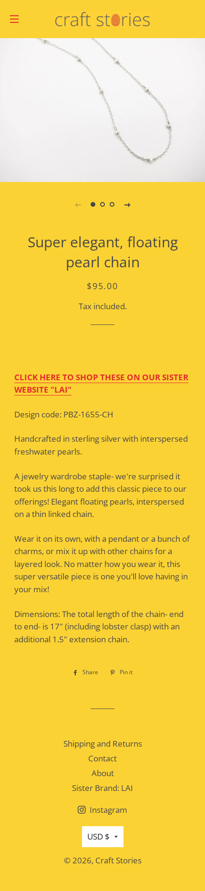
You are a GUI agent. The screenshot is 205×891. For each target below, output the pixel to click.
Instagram (107, 809)
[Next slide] (127, 204)
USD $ (98, 836)
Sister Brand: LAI (102, 787)
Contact (102, 758)
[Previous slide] (77, 204)
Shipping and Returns (102, 743)
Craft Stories (118, 860)
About (103, 773)
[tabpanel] (102, 109)
